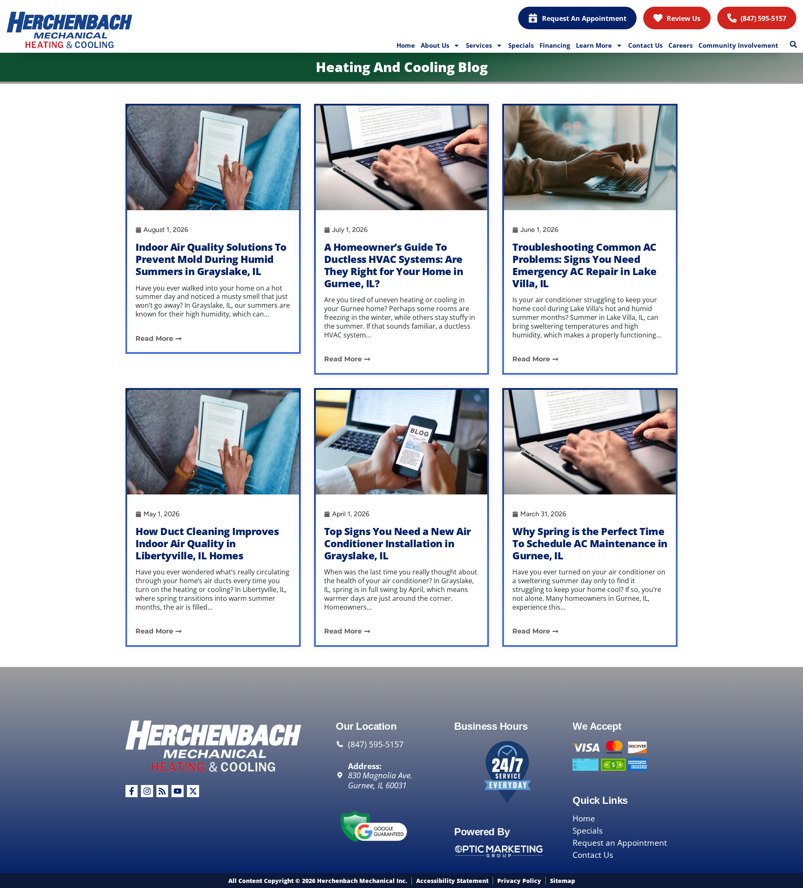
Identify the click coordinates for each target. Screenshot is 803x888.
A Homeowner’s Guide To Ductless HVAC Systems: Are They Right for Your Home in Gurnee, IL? (393, 265)
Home (405, 45)
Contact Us (645, 45)
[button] (793, 44)
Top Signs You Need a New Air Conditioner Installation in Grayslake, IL (397, 543)
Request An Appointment (584, 18)
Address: (364, 766)
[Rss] (162, 791)
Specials (521, 45)
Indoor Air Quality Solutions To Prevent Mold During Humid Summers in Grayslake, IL (211, 259)
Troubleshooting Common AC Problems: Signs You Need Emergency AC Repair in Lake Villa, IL (584, 265)
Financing (555, 45)
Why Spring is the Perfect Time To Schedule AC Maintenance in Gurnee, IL (589, 543)
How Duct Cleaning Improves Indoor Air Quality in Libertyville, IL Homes (207, 543)
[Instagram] (147, 791)
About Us (435, 45)
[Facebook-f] (131, 791)
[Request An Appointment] (532, 18)
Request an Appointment (620, 843)
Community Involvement (738, 45)
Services (479, 45)
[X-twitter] (193, 791)
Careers (680, 45)
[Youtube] (177, 791)
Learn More (594, 45)
